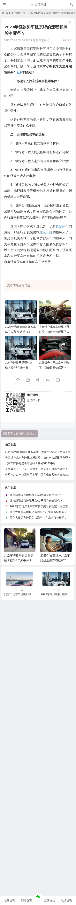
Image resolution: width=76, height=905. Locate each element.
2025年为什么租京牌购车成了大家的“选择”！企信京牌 (20, 331)
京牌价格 (49, 900)
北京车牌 (46, 232)
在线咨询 (9, 900)
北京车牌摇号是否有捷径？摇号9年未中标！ (31, 463)
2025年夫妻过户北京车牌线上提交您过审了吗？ (55, 560)
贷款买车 (62, 226)
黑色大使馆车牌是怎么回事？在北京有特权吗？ (38, 512)
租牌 (20, 72)
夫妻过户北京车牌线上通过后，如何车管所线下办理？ (54, 331)
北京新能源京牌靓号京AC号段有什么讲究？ (36, 494)
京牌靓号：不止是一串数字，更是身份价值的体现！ (54, 367)
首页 (8, 12)
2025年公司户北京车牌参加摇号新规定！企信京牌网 (41, 506)
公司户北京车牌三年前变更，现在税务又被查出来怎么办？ (40, 474)
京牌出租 (19, 12)
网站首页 (26, 900)
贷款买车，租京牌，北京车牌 (20, 433)
